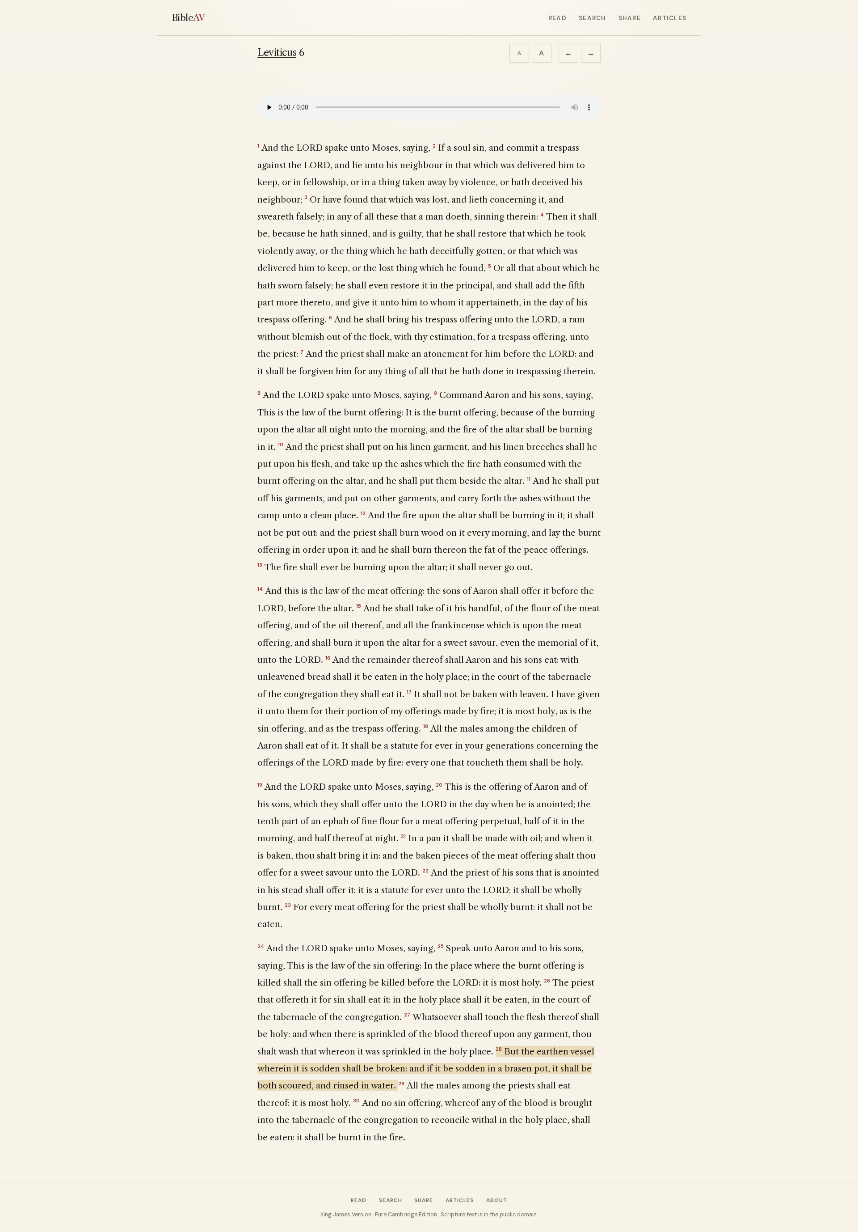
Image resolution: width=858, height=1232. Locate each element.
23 (288, 905)
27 (407, 1015)
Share (629, 18)
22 (425, 871)
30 (356, 1100)
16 (327, 658)
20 (439, 785)
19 (259, 785)
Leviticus (276, 53)
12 (363, 513)
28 (499, 1049)
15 (358, 606)
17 (409, 692)
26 (547, 981)
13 (259, 565)
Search (592, 18)
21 (403, 836)
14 (260, 589)
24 (260, 946)
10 (280, 444)
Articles (669, 18)
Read (557, 18)
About (496, 1200)
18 (425, 726)
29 (401, 1083)
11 (528, 479)
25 (440, 946)
